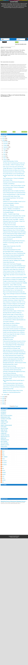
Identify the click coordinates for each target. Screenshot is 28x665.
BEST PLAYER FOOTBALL (6, 415)
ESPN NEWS (3, 426)
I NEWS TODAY (4, 431)
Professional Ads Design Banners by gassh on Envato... (14, 341)
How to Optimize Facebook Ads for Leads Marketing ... (14, 267)
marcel (3, 470)
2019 (3, 396)
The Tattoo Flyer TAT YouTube (9, 224)
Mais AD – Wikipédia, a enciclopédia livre (11, 208)
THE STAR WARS (4, 443)
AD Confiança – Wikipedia (8, 205)
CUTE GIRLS (3, 423)
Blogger (16, 406)
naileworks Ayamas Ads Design (9, 366)
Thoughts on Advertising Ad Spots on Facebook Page (14, 281)
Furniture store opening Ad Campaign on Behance (13, 206)
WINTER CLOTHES (5, 444)
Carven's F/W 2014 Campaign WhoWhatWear (12, 237)
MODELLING (3, 438)
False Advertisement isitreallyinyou (10, 325)
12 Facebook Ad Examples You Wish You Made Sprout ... (15, 288)
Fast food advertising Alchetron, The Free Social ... (13, 198)
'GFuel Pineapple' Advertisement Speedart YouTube (13, 210)
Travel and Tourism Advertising (9, 373)
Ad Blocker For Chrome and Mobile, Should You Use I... (14, 201)
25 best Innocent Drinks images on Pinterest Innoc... (14, 310)
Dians (3, 451)
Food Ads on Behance (7, 189)
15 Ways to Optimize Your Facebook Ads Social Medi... (14, 286)
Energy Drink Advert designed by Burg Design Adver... (14, 330)
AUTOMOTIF (3, 412)
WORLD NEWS (4, 446)
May (4, 154)
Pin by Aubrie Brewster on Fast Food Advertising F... (14, 173)
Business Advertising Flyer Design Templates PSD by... (14, 233)
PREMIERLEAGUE (5, 439)
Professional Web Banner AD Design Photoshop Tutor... (14, 351)
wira (3, 482)
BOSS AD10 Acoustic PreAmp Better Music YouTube (14, 215)
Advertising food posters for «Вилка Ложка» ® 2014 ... (14, 171)
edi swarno (4, 460)
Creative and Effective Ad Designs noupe (11, 348)
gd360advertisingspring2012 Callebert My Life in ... (13, 360)
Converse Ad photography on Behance (11, 203)
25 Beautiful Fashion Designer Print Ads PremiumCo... (14, 240)
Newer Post (3, 131)
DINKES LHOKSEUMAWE (6, 425)
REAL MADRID (4, 441)
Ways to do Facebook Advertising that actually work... (14, 291)
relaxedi (3, 474)
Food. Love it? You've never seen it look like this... (13, 166)
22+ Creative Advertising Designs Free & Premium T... (14, 342)
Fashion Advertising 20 (7, 239)
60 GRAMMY (3, 410)
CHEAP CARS (4, 420)
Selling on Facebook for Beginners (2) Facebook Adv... (14, 303)
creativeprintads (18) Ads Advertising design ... (12, 369)
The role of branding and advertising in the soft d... (13, 317)
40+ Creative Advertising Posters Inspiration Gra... (13, 355)
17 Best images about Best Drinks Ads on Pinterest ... (14, 307)
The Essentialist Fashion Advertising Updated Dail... (14, 235)
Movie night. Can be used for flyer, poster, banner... (13, 217)
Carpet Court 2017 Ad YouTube (9, 222)
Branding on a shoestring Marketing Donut (11, 392)
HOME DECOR (4, 430)
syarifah (3, 480)
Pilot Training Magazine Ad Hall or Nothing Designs (13, 344)
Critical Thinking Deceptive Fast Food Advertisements (14, 192)
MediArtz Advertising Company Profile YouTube (13, 390)
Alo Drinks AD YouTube (8, 339)
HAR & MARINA (6, 199)
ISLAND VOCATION (5, 435)
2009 (3, 403)
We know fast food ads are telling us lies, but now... (13, 170)
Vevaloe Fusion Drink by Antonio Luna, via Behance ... (14, 332)
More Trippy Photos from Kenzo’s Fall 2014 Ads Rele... (14, 253)
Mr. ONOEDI (4, 456)
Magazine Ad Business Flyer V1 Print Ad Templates (14, 230)
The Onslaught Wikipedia (8, 212)
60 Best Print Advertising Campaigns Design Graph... (14, 357)
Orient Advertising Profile (8, 388)
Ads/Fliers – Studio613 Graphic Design (11, 214)
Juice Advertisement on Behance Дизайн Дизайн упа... (14, 319)
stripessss (5, 244)
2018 (3, 398)
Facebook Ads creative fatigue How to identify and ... (14, 269)
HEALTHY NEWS (4, 428)
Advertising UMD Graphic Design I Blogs (11, 196)
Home (14, 131)
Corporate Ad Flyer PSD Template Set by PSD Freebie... (15, 231)
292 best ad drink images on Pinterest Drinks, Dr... (13, 314)
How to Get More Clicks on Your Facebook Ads (13, 290)
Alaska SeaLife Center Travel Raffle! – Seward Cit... (14, 219)
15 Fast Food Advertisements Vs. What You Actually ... (14, 194)
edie (3, 468)
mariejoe (4, 472)
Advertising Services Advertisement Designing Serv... (14, 181)
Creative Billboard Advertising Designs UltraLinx (13, 375)
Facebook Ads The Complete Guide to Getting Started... (14, 298)
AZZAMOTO (3, 413)
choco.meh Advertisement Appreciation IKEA (12, 258)
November (5, 143)
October (5, 145)
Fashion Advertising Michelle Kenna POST (12, 249)
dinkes (3, 458)
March (4, 157)
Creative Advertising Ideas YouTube (10, 161)
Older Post (24, 131)
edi (2, 466)
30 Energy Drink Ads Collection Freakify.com (12, 312)
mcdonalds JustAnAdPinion (9, 183)
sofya (3, 478)
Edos (3, 453)
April (4, 156)
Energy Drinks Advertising (8, 309)
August (5, 148)
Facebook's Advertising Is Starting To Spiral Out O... (14, 300)
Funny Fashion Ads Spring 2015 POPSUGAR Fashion (14, 265)
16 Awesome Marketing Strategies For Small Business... (15, 296)
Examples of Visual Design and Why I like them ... (13, 242)
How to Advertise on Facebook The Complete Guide (14, 279)
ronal (3, 476)
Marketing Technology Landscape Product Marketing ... (14, 376)
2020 (3, 140)
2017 (3, 400)
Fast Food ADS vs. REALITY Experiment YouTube (13, 164)
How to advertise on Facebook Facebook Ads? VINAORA (15, 277)
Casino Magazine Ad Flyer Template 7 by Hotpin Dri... (14, 226)
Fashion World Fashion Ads (8, 262)
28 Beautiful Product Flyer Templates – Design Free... (14, 221)
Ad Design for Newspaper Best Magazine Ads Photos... (14, 371)
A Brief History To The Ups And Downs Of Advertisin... (14, 386)
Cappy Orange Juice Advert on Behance (11, 323)
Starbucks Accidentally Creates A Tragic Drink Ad (13, 316)
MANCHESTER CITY (5, 436)
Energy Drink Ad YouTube (8, 337)
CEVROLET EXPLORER (6, 418)
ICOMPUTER (3, 433)
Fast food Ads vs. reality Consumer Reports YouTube (14, 185)
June (4, 152)
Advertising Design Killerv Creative (10, 364)
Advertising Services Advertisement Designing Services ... (14, 501)
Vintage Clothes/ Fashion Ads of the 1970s (12, 246)
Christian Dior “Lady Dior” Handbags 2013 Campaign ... (14, 260)
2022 (3, 136)
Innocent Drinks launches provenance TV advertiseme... (14, 328)
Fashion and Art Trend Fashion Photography (12, 264)
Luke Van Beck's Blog (7, 180)
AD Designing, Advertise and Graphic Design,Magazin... (14, 353)
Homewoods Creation (7, 378)
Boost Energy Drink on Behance (9, 335)
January (5, 394)
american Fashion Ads (7, 247)
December (5, 141)
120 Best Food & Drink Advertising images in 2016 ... (14, 305)
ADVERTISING (14, 1)
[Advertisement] (14, 23)
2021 (3, 138)
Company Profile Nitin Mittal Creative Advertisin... (13, 383)
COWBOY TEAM (4, 422)
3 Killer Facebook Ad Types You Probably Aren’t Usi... (14, 271)
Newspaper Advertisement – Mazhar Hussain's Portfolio (14, 362)
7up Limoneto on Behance (8, 321)
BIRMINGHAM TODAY (5, 417)
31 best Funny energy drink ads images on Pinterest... (14, 334)
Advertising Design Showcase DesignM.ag (12, 346)
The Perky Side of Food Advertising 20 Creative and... (14, 163)
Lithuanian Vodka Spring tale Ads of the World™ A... (14, 359)
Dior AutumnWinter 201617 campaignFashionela (13, 251)
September (5, 147)
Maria (3, 454)
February (5, 159)
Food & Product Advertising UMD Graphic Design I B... (14, 367)
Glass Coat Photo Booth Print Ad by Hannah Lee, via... (14, 228)
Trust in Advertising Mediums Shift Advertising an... (13, 385)
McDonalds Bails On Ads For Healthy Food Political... (14, 190)
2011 (3, 402)
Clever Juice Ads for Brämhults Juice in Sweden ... (13, 326)
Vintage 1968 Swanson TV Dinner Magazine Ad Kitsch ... (15, 168)
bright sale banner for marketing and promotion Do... (14, 350)
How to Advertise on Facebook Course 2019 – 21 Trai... (14, 301)
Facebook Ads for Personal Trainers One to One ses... (14, 272)
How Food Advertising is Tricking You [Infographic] (13, 178)
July (4, 150)
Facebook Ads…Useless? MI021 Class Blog (12, 284)
